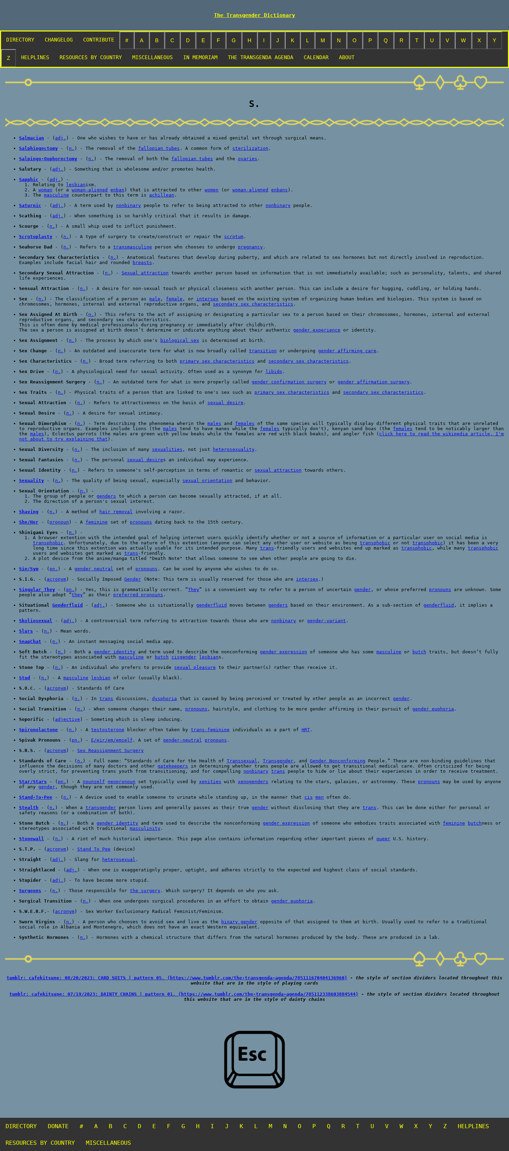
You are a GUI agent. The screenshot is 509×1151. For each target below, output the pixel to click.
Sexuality (31, 480)
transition (263, 350)
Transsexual (242, 760)
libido (274, 371)
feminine (97, 522)
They (193, 589)
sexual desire (225, 402)
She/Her (28, 522)
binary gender (239, 921)
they (77, 594)
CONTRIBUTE (98, 40)
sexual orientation (207, 480)
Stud (24, 677)
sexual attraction (278, 470)
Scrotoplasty (35, 236)
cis (308, 797)
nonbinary (128, 205)
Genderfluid (67, 605)
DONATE (58, 1126)
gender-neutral (182, 740)
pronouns (141, 522)
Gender (132, 579)
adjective (67, 719)
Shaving (28, 511)
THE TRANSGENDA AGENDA (260, 57)
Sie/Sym (28, 568)
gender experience (316, 330)
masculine (56, 195)
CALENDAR (316, 57)
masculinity (145, 828)
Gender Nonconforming (337, 760)
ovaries (247, 158)
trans (267, 548)
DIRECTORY (20, 40)
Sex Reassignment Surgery (110, 750)
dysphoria (164, 698)
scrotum (233, 236)
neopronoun (121, 781)
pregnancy (250, 247)
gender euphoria (433, 709)
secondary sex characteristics (253, 304)
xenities (210, 781)
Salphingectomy (38, 148)
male (154, 298)
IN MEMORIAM (200, 57)
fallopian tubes (159, 148)
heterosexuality (233, 449)
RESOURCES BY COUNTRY (91, 57)
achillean (161, 195)
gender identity (114, 651)
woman (45, 189)
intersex (207, 298)
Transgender (278, 760)
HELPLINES (35, 57)
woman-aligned (90, 189)
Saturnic (30, 205)
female (174, 298)
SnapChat (30, 641)
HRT (306, 729)
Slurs (26, 631)
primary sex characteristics (217, 361)
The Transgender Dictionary (254, 15)
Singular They (37, 589)
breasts (142, 262)
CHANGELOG (59, 40)
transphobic (48, 542)
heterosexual (118, 859)
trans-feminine (210, 729)
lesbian (76, 184)
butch (419, 651)
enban (117, 189)
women (211, 189)
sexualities (167, 449)
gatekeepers (173, 766)
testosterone (107, 729)
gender (362, 589)
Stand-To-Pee (35, 797)
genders (106, 496)
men (319, 797)
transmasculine (132, 247)
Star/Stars (33, 781)
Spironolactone (38, 729)
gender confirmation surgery (289, 381)
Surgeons (30, 890)
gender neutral (93, 568)
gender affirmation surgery (374, 381)
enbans (279, 189)
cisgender (183, 657)
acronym (56, 579)
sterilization (250, 148)
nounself (94, 781)
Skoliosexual (35, 620)
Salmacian (31, 138)
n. (71, 148)
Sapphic (28, 179)
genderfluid (211, 605)
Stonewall (31, 838)
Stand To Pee (93, 849)
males (214, 423)
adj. (60, 138)
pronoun (59, 522)
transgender (101, 807)
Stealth (28, 807)
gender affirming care (347, 350)
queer (383, 838)
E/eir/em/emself (112, 740)
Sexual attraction (145, 272)
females (244, 423)
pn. (54, 568)
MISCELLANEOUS (152, 57)
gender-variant (326, 620)
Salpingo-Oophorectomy (48, 158)
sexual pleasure (195, 667)
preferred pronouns (138, 594)
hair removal (116, 511)
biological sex (179, 340)
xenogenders (253, 781)
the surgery (145, 890)
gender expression (283, 651)
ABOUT (347, 57)
